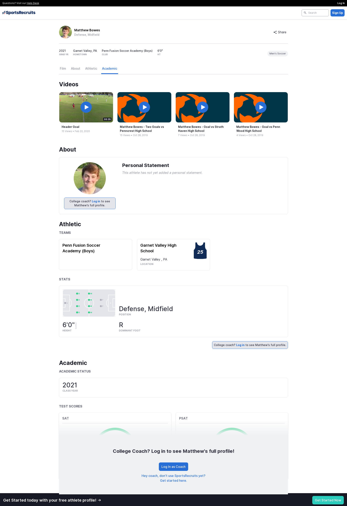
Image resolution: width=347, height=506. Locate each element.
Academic (109, 68)
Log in (96, 201)
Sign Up (337, 12)
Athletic (91, 68)
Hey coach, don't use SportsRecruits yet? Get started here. (173, 478)
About (75, 68)
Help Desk (33, 3)
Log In (341, 3)
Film (63, 68)
